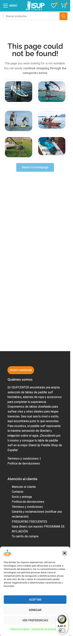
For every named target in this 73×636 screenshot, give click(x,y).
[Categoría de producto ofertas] (18, 121)
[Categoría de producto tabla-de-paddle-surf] (18, 91)
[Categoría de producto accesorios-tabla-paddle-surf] (52, 146)
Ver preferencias (35, 620)
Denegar (35, 610)
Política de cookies (20, 629)
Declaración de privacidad (44, 629)
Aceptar (35, 599)
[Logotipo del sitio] (35, 5)
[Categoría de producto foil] (52, 91)
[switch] (62, 630)
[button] (64, 553)
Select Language (21, 370)
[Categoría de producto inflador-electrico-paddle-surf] (18, 147)
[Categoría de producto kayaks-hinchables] (52, 120)
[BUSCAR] (63, 16)
